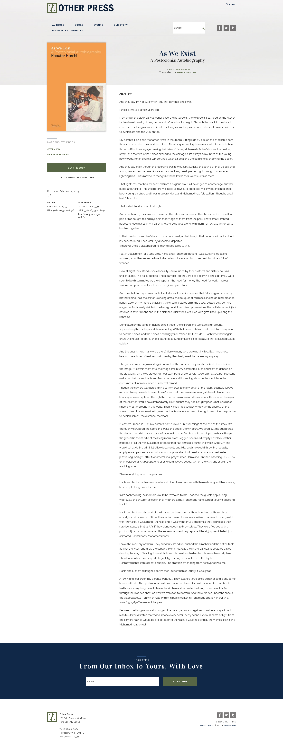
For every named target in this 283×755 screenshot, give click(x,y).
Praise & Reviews (58, 154)
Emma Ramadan (186, 72)
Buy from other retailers (77, 177)
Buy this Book (76, 168)
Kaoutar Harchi (179, 69)
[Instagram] (233, 28)
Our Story (121, 25)
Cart (232, 4)
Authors (58, 25)
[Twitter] (226, 28)
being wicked (230, 725)
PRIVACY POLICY (207, 725)
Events (98, 25)
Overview (53, 149)
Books (79, 25)
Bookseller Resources (67, 30)
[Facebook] (219, 28)
